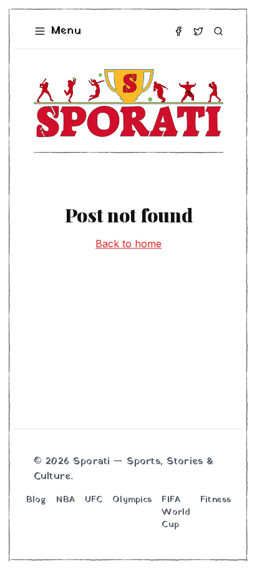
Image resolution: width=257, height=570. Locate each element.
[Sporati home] (128, 103)
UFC (93, 500)
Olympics (132, 500)
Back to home (128, 243)
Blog (36, 500)
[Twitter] (198, 31)
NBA (65, 500)
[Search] (218, 31)
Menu (66, 30)
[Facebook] (178, 31)
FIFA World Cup (176, 512)
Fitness (215, 500)
